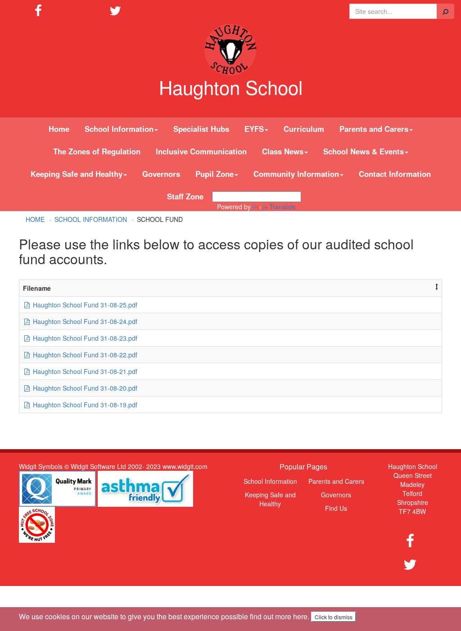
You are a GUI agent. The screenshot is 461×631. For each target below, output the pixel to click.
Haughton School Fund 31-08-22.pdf (84, 354)
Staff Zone (185, 196)
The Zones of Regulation (96, 151)
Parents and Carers (336, 481)
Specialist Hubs (201, 128)
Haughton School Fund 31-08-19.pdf (84, 404)
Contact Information (395, 173)
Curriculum (304, 128)
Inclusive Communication (201, 151)
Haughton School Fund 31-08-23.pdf (84, 338)
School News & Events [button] (363, 151)
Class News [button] (282, 151)
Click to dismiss (334, 617)
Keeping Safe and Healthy (270, 499)
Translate (282, 206)
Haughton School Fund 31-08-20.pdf (84, 387)
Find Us (336, 508)
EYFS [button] (254, 128)
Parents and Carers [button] (373, 128)
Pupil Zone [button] (214, 173)
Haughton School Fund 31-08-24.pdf (84, 321)
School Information (90, 219)
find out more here (278, 616)
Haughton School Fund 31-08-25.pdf (84, 304)
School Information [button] (119, 128)
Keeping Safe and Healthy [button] (76, 173)
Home (59, 128)
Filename (37, 288)
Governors (161, 173)
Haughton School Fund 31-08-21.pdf (84, 371)
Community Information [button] (296, 173)
